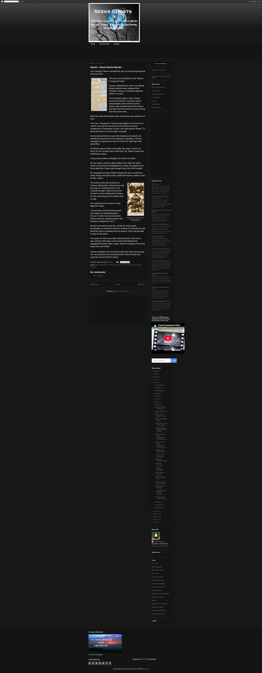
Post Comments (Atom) (122, 291)
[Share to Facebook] (127, 262)
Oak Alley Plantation (159, 469)
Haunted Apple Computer (160, 408)
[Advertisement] (126, 53)
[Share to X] (125, 262)
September (159, 390)
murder (134, 265)
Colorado (115, 265)
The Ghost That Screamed (160, 249)
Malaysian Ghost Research (160, 593)
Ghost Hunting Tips (158, 94)
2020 (156, 374)
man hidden (127, 265)
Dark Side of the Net (158, 570)
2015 (156, 511)
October (158, 388)
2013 (156, 517)
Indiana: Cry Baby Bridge (160, 224)
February (159, 505)
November (159, 385)
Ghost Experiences (158, 580)
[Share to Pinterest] (129, 262)
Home (93, 44)
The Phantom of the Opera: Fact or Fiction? (160, 197)
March (158, 502)
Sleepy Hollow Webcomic (160, 603)
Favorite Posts (104, 44)
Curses (154, 101)
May (157, 402)
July (157, 396)
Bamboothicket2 (157, 567)
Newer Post (94, 284)
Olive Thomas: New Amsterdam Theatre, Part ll (160, 436)
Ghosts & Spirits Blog (158, 583)
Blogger (146, 669)
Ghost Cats (155, 184)
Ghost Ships (156, 104)
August (158, 393)
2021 (156, 371)
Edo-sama (155, 573)
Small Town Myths (157, 607)
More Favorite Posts (158, 87)
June (157, 399)
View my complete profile (160, 546)
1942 (96, 265)
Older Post (141, 284)
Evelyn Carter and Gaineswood (161, 424)
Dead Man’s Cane (161, 411)
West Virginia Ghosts (158, 614)
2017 (156, 380)
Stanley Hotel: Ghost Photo (160, 451)
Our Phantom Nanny (159, 473)
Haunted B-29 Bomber (159, 487)
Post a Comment (98, 275)
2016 (156, 382)
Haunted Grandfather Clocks (161, 301)
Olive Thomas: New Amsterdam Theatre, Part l (160, 444)
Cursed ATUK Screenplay (159, 455)
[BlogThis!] (123, 262)
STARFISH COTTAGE (159, 610)
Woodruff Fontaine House (161, 460)
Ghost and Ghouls (157, 577)
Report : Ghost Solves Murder (160, 482)
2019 (156, 377)
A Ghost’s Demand (158, 464)
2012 (156, 519)
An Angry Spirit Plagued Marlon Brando (161, 429)
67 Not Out (155, 563)
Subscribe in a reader (159, 70)
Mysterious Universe (158, 597)
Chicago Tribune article (105, 265)
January (158, 507)
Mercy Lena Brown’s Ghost (160, 415)
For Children (156, 97)
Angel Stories (156, 91)
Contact (116, 44)
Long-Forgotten (157, 590)
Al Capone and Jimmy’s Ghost (160, 497)
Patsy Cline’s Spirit (158, 236)
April (157, 404)
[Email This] (121, 262)
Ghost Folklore (156, 107)
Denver (121, 265)
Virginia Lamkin (159, 541)
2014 (156, 514)
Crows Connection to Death (160, 261)
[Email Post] (117, 262)
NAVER (154, 600)
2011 (155, 522)
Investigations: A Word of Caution (160, 492)
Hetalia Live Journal (158, 587)
